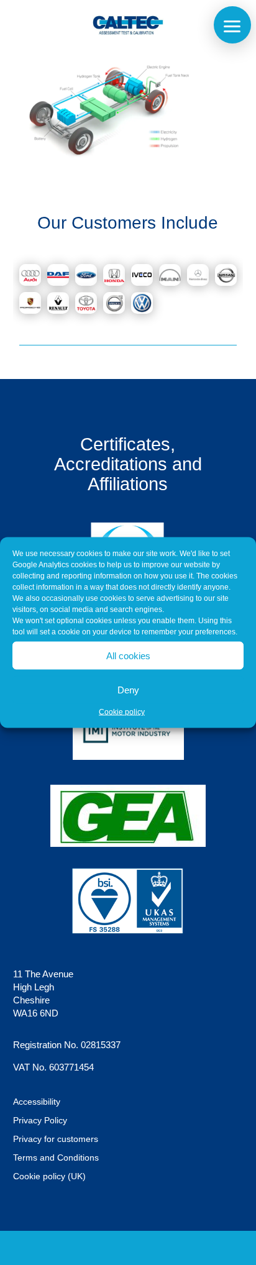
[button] (232, 24)
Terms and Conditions (56, 1157)
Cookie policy (122, 712)
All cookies (128, 655)
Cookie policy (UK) (49, 1176)
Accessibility (36, 1102)
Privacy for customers (55, 1139)
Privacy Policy (40, 1120)
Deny (128, 689)
